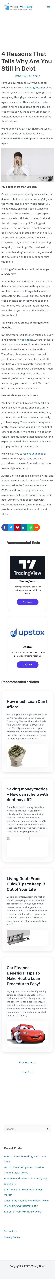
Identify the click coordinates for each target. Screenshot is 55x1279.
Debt (18, 76)
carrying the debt (35, 87)
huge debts (26, 339)
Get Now (27, 602)
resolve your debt (33, 453)
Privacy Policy (12, 1236)
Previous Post (27, 1062)
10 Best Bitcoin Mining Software (22, 1211)
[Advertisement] (27, 35)
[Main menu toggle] (48, 6)
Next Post (27, 1072)
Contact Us (10, 1231)
